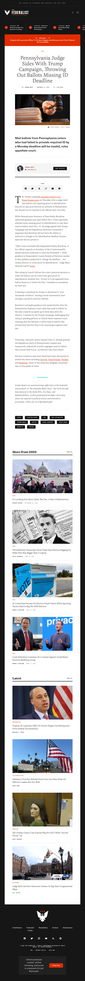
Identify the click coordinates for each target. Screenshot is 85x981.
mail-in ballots (57, 417)
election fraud (32, 417)
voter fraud (63, 422)
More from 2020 (24, 452)
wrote (32, 266)
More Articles (60, 168)
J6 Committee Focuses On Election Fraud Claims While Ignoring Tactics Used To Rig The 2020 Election (41, 605)
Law (44, 417)
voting (31, 427)
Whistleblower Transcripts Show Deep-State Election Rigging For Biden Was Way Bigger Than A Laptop (41, 551)
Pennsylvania (54, 359)
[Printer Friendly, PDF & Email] (59, 188)
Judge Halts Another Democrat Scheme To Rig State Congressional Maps (42, 888)
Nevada (64, 359)
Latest (16, 678)
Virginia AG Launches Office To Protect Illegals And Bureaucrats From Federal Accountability (41, 727)
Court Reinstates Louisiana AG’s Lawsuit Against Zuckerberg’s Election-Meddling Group (40, 658)
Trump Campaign (48, 422)
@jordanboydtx (31, 169)
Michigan (23, 363)
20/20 (19, 417)
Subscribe (56, 965)
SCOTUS (34, 422)
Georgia (43, 359)
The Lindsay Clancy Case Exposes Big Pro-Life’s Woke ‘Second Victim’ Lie (40, 834)
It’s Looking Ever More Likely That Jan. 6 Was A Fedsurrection (40, 499)
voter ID (20, 427)
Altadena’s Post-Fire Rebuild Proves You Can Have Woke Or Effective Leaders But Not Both (39, 780)
